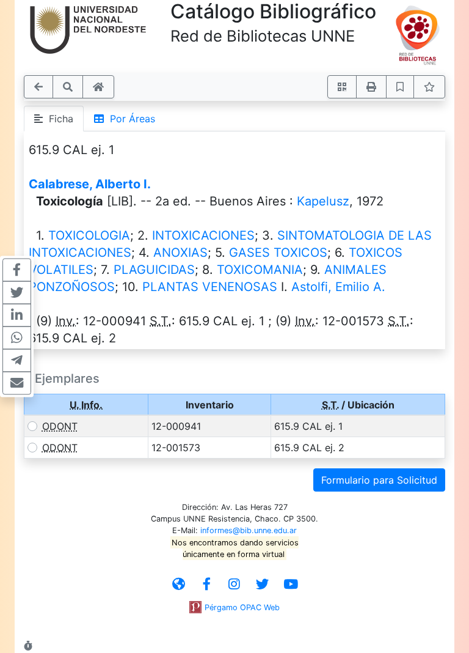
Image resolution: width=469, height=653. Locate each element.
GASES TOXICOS (278, 252)
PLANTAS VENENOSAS (209, 286)
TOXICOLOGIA (89, 235)
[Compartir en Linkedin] (16, 315)
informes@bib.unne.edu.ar (248, 530)
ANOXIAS (180, 252)
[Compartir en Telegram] (16, 360)
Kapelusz (323, 201)
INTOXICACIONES (203, 235)
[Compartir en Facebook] (16, 270)
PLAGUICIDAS (154, 269)
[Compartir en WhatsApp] (16, 338)
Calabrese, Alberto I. (90, 184)
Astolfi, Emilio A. (338, 286)
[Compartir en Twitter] (16, 292)
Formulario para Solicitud (379, 480)
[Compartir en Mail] (16, 383)
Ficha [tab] (58, 119)
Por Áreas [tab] (129, 119)
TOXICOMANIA (260, 269)
